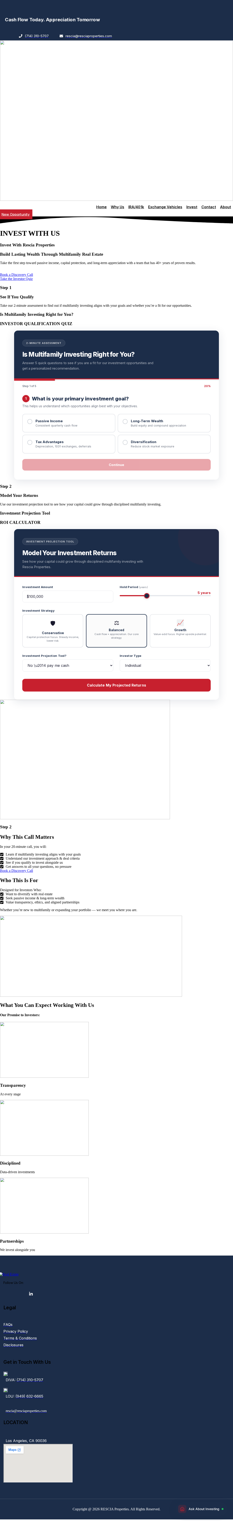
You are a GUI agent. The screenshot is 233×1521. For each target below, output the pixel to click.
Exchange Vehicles (165, 207)
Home (101, 207)
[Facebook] (23, 1293)
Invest (191, 207)
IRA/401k (136, 207)
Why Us (117, 207)
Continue (116, 465)
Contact (208, 207)
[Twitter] (32, 1293)
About (225, 207)
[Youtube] (14, 1293)
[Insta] (6, 1293)
